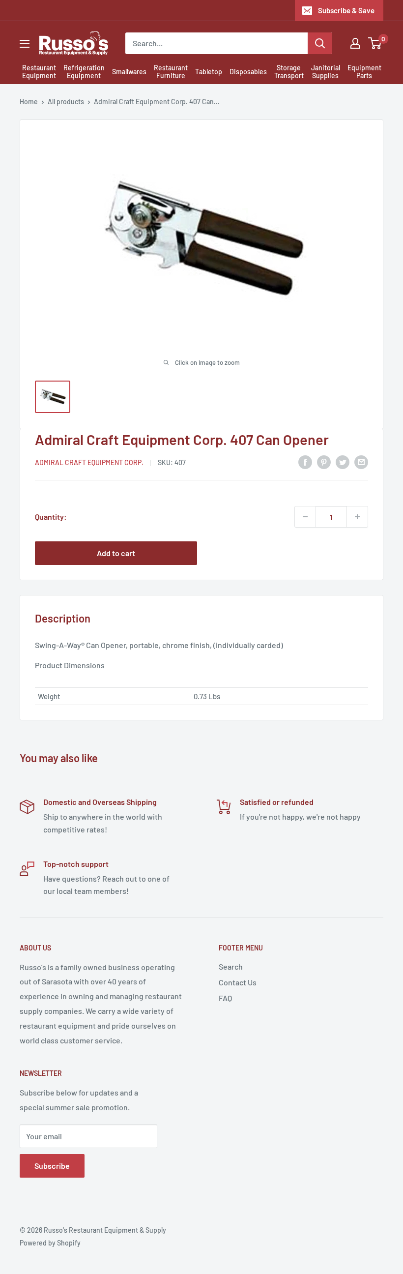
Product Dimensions (70, 665)
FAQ (225, 998)
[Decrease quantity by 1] (305, 516)
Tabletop (208, 71)
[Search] (320, 43)
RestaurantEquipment (39, 71)
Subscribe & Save (346, 10)
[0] (375, 43)
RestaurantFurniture (171, 71)
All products (66, 101)
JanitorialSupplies (325, 71)
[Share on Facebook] (305, 461)
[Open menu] (24, 44)
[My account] (355, 43)
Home (29, 101)
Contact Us (238, 982)
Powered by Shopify (50, 1243)
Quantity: (51, 516)
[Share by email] (361, 461)
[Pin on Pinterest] (324, 461)
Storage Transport (289, 71)
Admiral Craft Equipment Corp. (89, 462)
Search (231, 966)
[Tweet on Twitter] (342, 461)
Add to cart (116, 553)
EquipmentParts (364, 71)
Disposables (248, 71)
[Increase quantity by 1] (357, 516)
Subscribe (52, 1165)
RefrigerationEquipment (84, 71)
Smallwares (129, 71)
